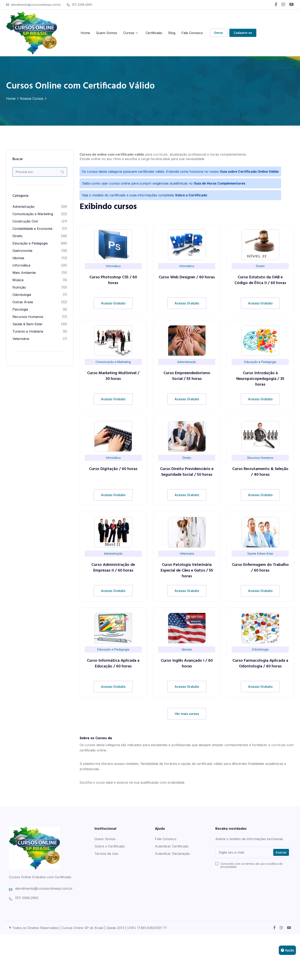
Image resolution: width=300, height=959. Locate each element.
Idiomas (18, 258)
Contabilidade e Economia (32, 229)
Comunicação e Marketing (32, 214)
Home (85, 33)
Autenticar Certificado (172, 846)
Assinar (281, 852)
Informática (21, 265)
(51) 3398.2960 (82, 4)
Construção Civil (25, 221)
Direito (17, 236)
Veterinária (20, 339)
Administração (23, 207)
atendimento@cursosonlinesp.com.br (36, 4)
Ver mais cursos (187, 714)
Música (17, 280)
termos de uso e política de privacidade (251, 865)
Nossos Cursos (31, 98)
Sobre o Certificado (109, 846)
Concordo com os (251, 865)
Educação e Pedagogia (30, 243)
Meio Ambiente (24, 273)
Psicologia (20, 309)
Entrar (218, 32)
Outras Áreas (22, 302)
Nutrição (19, 287)
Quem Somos (106, 33)
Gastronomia (22, 251)
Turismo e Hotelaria (27, 331)
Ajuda (289, 950)
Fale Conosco (192, 33)
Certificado (154, 33)
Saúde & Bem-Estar (27, 324)
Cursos (128, 33)
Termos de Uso (106, 854)
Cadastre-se (243, 32)
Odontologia (21, 295)
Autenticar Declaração (172, 854)
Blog (171, 33)
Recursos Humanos (27, 317)
